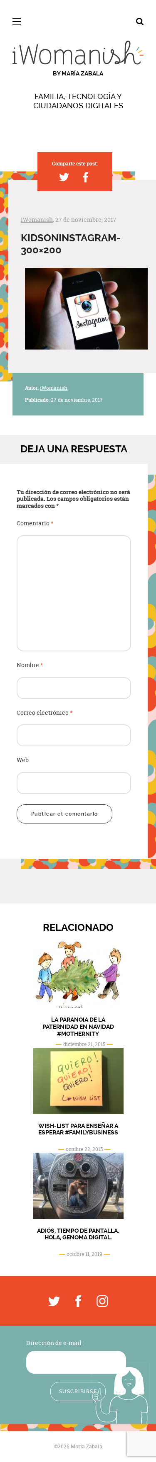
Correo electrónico (45, 712)
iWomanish (37, 219)
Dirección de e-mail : (55, 1343)
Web (23, 760)
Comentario (35, 523)
